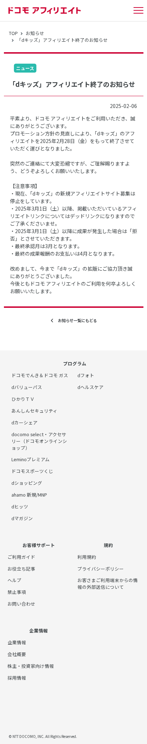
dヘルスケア (90, 387)
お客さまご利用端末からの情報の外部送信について (107, 583)
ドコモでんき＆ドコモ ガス (39, 375)
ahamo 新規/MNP (29, 494)
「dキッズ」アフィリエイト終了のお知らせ (62, 39)
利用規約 (86, 556)
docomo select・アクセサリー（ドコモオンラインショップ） (39, 441)
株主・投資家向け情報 (30, 665)
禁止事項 (16, 591)
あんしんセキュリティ (34, 410)
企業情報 (16, 642)
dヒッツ (19, 506)
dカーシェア (24, 422)
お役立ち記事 (21, 568)
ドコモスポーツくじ (32, 471)
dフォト (85, 375)
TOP (13, 33)
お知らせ (35, 33)
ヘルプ (14, 580)
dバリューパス (26, 387)
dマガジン (22, 518)
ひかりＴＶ (23, 398)
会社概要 (16, 654)
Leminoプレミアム (30, 459)
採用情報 (16, 677)
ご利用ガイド (21, 556)
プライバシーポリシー (100, 568)
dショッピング (26, 482)
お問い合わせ (21, 603)
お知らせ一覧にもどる (75, 320)
